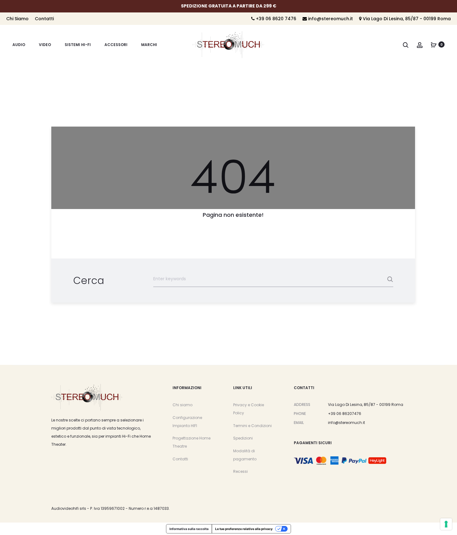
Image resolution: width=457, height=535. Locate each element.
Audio (18, 44)
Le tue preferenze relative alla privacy (244, 529)
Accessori (115, 44)
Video (45, 44)
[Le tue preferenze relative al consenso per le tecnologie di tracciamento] (446, 524)
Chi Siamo (17, 19)
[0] (434, 44)
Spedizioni (243, 438)
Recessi (240, 471)
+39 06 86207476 (344, 413)
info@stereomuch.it (330, 19)
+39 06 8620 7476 (275, 19)
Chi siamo (182, 404)
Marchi (149, 44)
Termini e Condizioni (252, 425)
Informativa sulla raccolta (189, 529)
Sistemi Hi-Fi (78, 44)
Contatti (44, 19)
